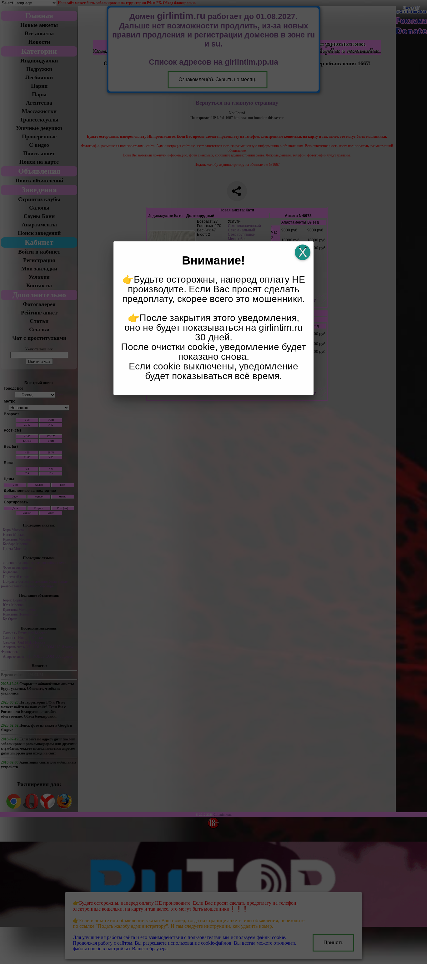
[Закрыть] (302, 252)
